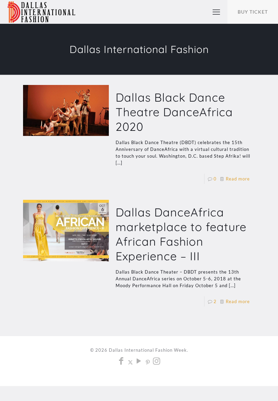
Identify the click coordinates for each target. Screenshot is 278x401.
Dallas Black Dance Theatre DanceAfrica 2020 (174, 112)
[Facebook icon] (121, 362)
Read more (238, 178)
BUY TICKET (253, 12)
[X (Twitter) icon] (130, 362)
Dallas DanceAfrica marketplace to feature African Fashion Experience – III (181, 234)
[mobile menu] (216, 12)
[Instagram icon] (157, 362)
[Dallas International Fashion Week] (41, 12)
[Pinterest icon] (148, 362)
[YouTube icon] (139, 362)
